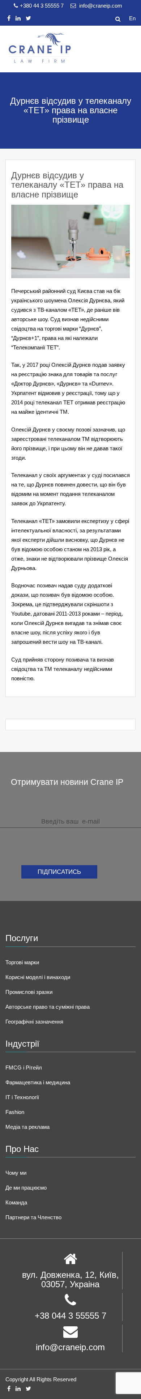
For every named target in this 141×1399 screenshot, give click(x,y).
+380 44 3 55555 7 (42, 6)
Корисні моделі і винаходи (37, 977)
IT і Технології (22, 1097)
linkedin (18, 18)
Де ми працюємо (26, 1188)
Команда (16, 1202)
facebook (8, 18)
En (132, 18)
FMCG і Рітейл (23, 1067)
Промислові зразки (28, 992)
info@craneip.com (100, 6)
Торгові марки (22, 962)
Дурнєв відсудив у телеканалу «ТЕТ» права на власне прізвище (67, 184)
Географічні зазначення (34, 1022)
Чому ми (15, 1173)
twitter (28, 18)
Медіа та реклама (27, 1127)
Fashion (14, 1112)
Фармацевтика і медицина (37, 1082)
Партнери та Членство (33, 1217)
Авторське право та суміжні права (47, 1007)
